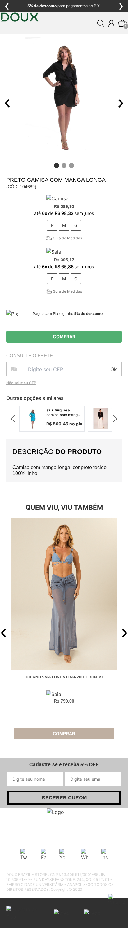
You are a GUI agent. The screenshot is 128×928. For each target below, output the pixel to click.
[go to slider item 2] (71, 165)
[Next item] (120, 103)
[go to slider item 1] (64, 165)
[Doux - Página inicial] (20, 35)
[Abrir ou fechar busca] (100, 23)
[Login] (111, 23)
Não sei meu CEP (21, 382)
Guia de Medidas (67, 238)
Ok (113, 369)
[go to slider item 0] (56, 165)
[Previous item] (7, 103)
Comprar (64, 336)
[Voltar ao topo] (119, 919)
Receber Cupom (64, 797)
